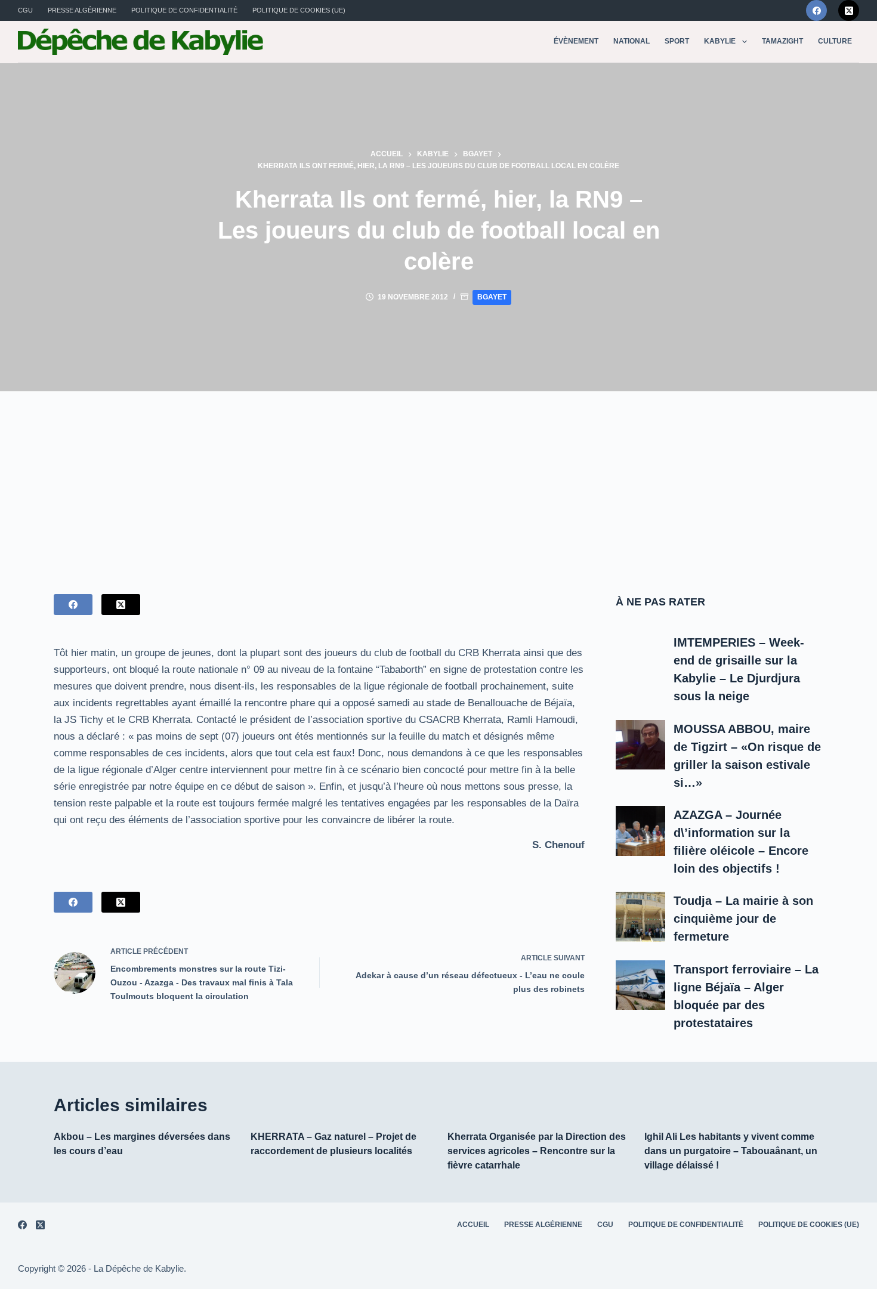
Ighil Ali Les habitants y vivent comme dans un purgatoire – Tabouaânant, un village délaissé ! (730, 1151)
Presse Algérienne (82, 10)
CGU (25, 10)
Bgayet (492, 297)
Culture (835, 41)
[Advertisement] (438, 480)
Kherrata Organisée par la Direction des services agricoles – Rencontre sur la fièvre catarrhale (536, 1151)
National (631, 41)
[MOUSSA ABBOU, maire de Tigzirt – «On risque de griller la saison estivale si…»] (641, 745)
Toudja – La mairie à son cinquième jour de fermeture (743, 918)
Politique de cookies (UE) (298, 10)
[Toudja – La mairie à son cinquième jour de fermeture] (641, 917)
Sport (677, 41)
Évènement (576, 41)
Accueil (473, 1224)
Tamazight (782, 41)
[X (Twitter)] (848, 10)
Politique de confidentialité (184, 10)
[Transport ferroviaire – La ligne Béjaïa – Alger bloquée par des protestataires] (641, 985)
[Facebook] (816, 10)
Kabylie (720, 41)
